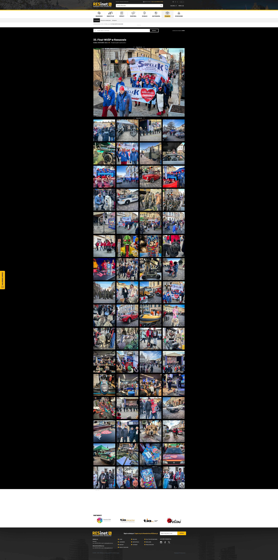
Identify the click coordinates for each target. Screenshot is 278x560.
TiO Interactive (182, 552)
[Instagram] (162, 543)
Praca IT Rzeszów (123, 547)
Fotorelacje (96, 20)
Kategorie (114, 20)
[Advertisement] (139, 501)
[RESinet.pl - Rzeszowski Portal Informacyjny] (102, 6)
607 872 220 (97, 543)
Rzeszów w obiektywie (106, 20)
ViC (109, 42)
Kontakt (121, 544)
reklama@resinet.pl (108, 548)
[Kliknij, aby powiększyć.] (181, 51)
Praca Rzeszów (150, 544)
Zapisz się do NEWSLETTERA (157, 1)
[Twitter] (170, 543)
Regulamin (148, 542)
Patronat (135, 544)
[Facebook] (166, 543)
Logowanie (122, 542)
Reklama (135, 539)
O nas (120, 539)
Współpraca (136, 542)
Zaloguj (172, 5)
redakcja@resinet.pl (108, 543)
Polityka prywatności (151, 539)
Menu (180, 5)
